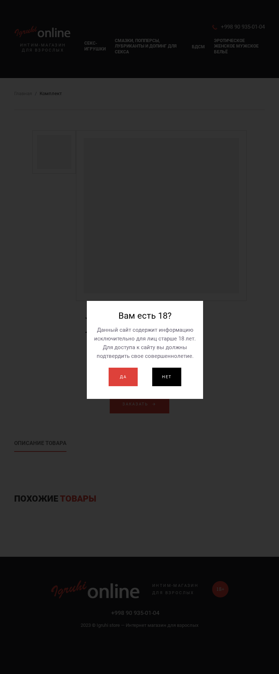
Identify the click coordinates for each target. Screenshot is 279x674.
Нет (167, 377)
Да (123, 377)
